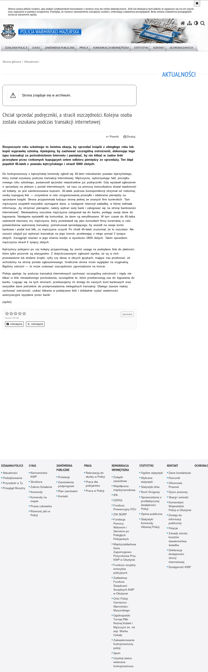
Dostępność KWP (180, 568)
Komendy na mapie (38, 500)
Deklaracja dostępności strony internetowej (176, 557)
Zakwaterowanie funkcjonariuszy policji (123, 645)
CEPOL (118, 501)
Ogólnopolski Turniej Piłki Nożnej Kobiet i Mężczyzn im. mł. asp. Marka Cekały (124, 626)
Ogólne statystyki (152, 474)
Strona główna (11, 61)
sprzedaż (127, 314)
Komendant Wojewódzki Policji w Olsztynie (180, 507)
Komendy (36, 493)
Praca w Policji (95, 492)
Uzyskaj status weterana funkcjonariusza (123, 663)
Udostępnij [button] (16, 324)
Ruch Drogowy (150, 493)
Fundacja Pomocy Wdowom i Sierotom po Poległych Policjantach (121, 530)
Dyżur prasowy (178, 493)
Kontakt (63, 497)
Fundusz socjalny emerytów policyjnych (124, 570)
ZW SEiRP (120, 515)
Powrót (114, 136)
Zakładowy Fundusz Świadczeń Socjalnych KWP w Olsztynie (123, 586)
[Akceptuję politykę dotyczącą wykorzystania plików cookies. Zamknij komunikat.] (197, 3)
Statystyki (146, 467)
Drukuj (131, 136)
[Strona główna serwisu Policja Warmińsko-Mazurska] (183, 23)
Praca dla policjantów (93, 484)
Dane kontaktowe (180, 474)
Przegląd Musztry (14, 489)
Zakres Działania (41, 488)
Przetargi (64, 478)
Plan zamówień (68, 492)
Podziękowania (12, 479)
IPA (115, 496)
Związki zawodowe (120, 480)
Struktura (36, 483)
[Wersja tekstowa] (196, 23)
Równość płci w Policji (40, 514)
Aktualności (31, 61)
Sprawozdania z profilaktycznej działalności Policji (151, 504)
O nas (32, 467)
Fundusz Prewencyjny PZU (124, 508)
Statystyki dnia (150, 488)
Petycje (173, 529)
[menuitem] (16, 47)
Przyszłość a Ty (13, 484)
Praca (88, 467)
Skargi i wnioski (178, 498)
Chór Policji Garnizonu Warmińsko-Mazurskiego (121, 605)
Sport (116, 654)
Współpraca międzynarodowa (124, 489)
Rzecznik (174, 479)
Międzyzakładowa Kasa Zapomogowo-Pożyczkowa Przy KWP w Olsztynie (124, 553)
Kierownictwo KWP (38, 476)
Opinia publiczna (151, 515)
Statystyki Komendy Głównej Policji (150, 524)
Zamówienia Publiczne (64, 469)
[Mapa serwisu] (189, 23)
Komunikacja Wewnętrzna (120, 469)
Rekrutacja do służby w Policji (95, 476)
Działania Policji (12, 467)
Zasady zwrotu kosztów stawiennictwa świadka (178, 540)
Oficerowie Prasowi (175, 486)
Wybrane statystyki (147, 481)
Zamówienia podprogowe (66, 485)
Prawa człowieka (41, 507)
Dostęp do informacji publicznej (175, 520)
